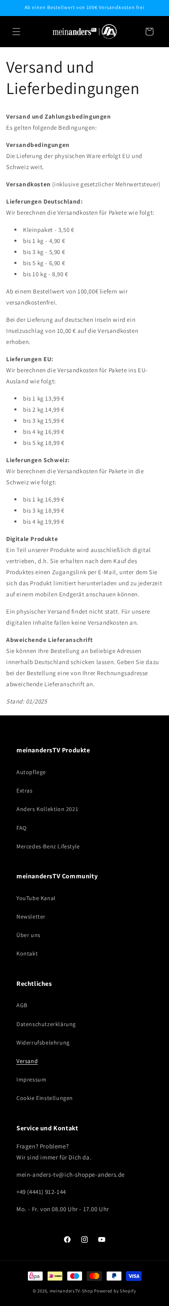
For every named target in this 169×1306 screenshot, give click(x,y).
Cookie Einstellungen (44, 1098)
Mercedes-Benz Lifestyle (48, 846)
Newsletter (31, 916)
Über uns (28, 935)
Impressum (31, 1079)
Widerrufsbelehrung (43, 1042)
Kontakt (27, 953)
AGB (21, 1005)
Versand (27, 1061)
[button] (16, 32)
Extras (24, 790)
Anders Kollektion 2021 (47, 809)
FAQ (21, 828)
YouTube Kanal (36, 898)
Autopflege (31, 772)
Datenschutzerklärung (46, 1024)
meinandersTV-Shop (71, 1291)
